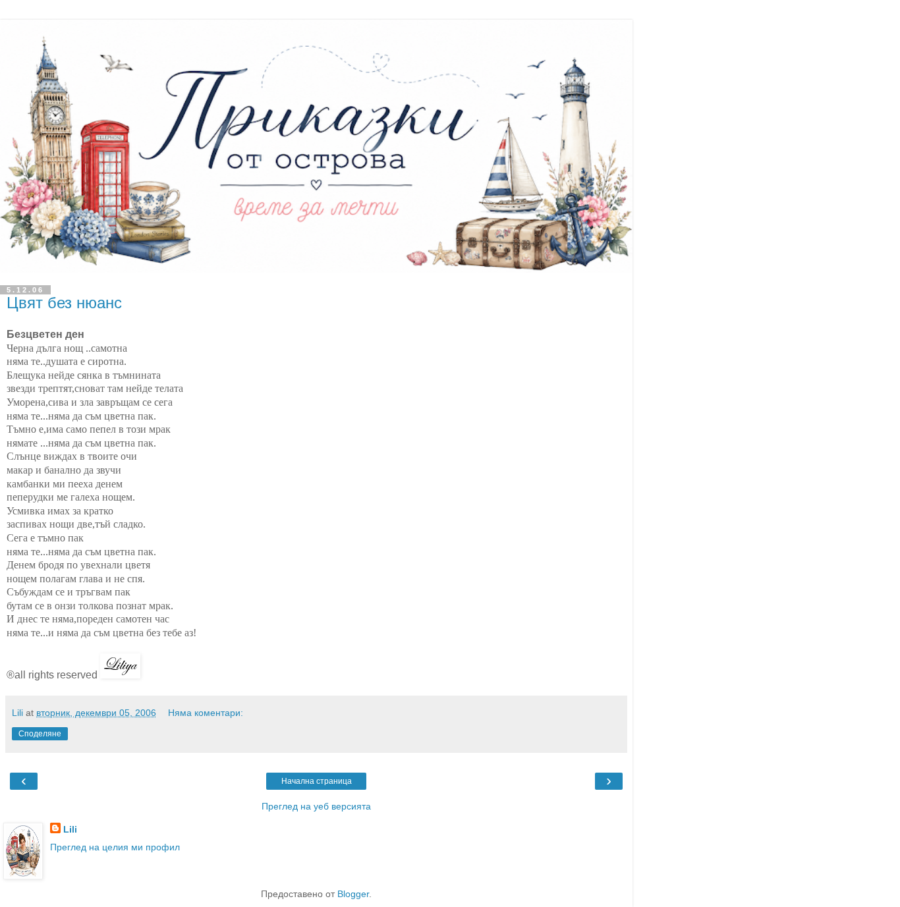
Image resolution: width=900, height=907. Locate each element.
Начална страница (316, 781)
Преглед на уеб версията (316, 806)
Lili (70, 829)
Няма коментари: (205, 712)
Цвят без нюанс (64, 303)
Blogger (353, 894)
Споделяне (39, 733)
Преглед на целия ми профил (115, 847)
